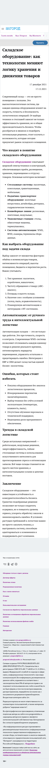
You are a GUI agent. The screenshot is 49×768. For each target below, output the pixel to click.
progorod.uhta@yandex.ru (12, 659)
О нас (5, 601)
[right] (46, 36)
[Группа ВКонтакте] (5, 564)
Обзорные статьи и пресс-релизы (15, 573)
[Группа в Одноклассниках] (8, 564)
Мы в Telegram (21, 36)
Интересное (7, 630)
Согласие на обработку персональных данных (20, 610)
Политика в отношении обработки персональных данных (22, 615)
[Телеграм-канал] (12, 564)
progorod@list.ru (16, 656)
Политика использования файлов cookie (18, 621)
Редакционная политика (12, 587)
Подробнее (30, 744)
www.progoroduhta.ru (23, 640)
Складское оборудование (16, 161)
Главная (6, 626)
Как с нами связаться (11, 591)
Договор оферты (9, 578)
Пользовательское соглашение (14, 605)
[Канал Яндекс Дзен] (16, 564)
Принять (40, 43)
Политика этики (9, 582)
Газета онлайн (7, 36)
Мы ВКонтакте (35, 36)
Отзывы (6, 596)
